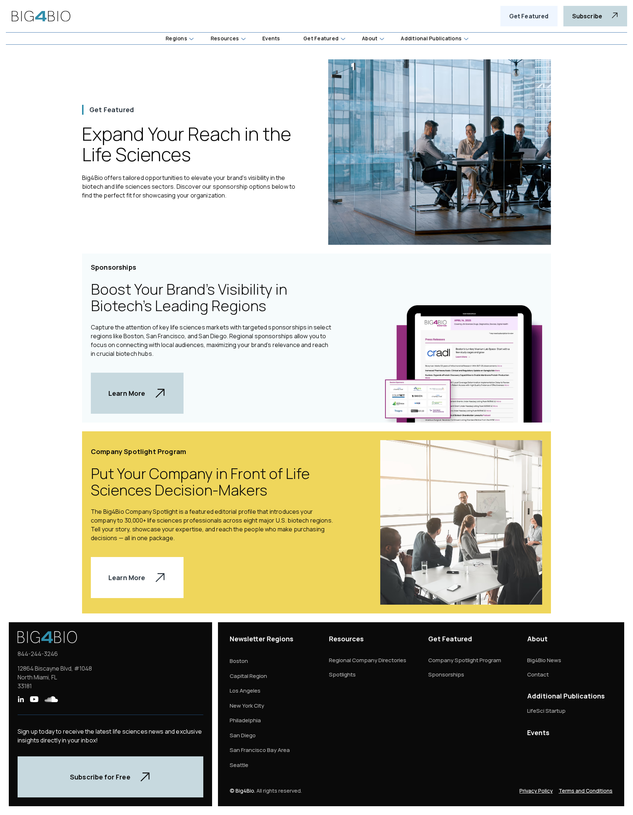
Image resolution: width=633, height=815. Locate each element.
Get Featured (529, 16)
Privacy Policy (536, 790)
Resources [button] (225, 38)
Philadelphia (245, 720)
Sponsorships (446, 674)
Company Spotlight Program (464, 660)
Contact (538, 674)
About (537, 638)
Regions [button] (176, 38)
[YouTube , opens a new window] (34, 699)
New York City (247, 705)
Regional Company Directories (367, 660)
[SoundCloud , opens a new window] (51, 699)
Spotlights (342, 674)
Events (538, 732)
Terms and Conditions (585, 790)
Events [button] (271, 38)
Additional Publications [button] (431, 38)
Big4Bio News (544, 660)
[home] (41, 16)
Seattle (239, 765)
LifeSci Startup (546, 711)
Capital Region (248, 676)
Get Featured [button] (320, 38)
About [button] (369, 38)
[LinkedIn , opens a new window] (21, 699)
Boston (239, 661)
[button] (179, 38)
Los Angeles (245, 690)
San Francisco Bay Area (260, 750)
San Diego (243, 735)
